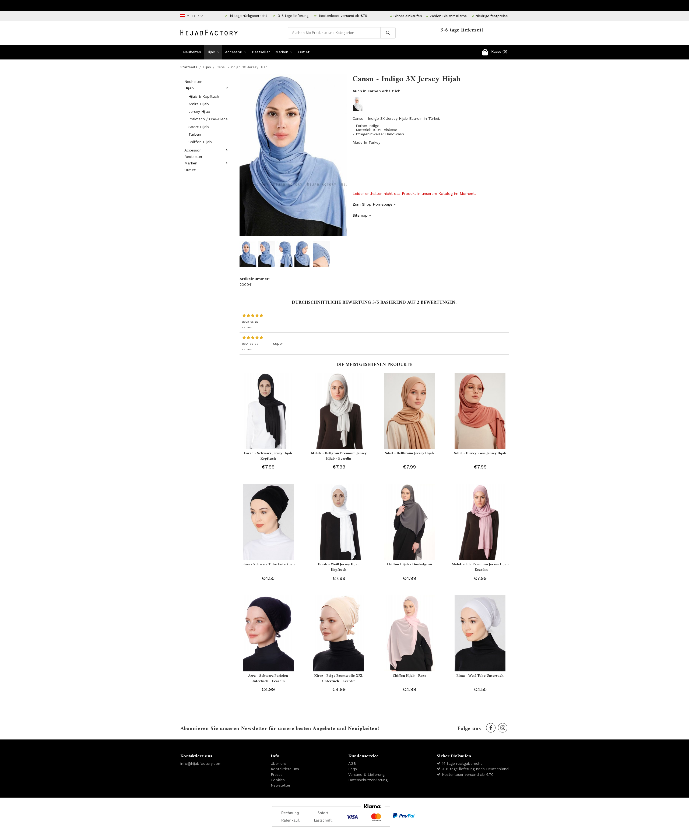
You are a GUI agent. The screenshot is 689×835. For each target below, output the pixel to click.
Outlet (304, 52)
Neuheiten (192, 52)
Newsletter (280, 785)
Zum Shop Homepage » (374, 204)
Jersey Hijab (199, 111)
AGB (352, 763)
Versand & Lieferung (366, 774)
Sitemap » (362, 215)
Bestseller (261, 52)
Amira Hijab (198, 104)
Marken (281, 52)
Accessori (233, 52)
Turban (194, 134)
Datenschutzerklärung (368, 780)
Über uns (279, 763)
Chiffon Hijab (200, 142)
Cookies (278, 780)
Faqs (352, 769)
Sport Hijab (198, 127)
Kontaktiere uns (285, 769)
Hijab (210, 52)
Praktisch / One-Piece (208, 119)
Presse (277, 774)
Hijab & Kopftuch (203, 96)
